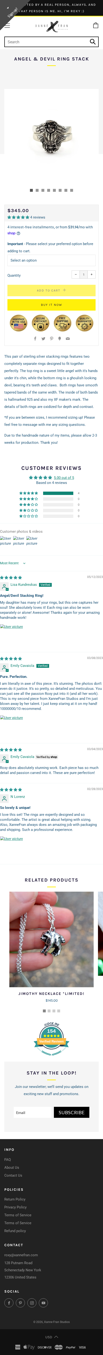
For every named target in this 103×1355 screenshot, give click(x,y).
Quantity (14, 275)
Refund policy (15, 1231)
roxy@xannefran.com (21, 1255)
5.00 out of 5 (64, 478)
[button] (31, 190)
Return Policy (14, 1199)
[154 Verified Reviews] (51, 1058)
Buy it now (51, 305)
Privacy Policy (15, 1207)
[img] (11, 578)
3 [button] (53, 1010)
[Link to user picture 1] (11, 635)
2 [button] (49, 1010)
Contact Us (13, 1175)
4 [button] (58, 1010)
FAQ (7, 1160)
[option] (51, 136)
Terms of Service (17, 1215)
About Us (11, 1167)
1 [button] (44, 1010)
